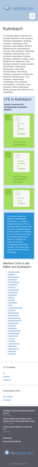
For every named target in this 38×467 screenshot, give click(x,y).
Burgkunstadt (13, 277)
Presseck (12, 326)
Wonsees (12, 354)
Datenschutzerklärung (12, 441)
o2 (4, 373)
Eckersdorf (12, 280)
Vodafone (7, 380)
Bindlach (11, 274)
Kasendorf (12, 295)
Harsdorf (12, 287)
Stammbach (13, 336)
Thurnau (11, 338)
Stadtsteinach (14, 333)
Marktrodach (13, 315)
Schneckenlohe (14, 331)
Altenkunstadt (14, 272)
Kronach (11, 300)
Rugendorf (12, 328)
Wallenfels (12, 346)
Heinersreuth (13, 290)
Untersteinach (14, 344)
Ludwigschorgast (15, 308)
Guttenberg (13, 285)
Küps (10, 305)
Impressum (7, 438)
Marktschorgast (14, 318)
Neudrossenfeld (14, 321)
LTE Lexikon (8, 396)
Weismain (12, 351)
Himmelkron (13, 292)
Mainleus (12, 310)
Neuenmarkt (13, 323)
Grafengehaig (13, 282)
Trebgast (12, 341)
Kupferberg (12, 303)
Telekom (6, 376)
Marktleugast (13, 313)
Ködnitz (11, 297)
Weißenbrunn (13, 349)
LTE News (7, 400)
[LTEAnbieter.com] (18, 7)
